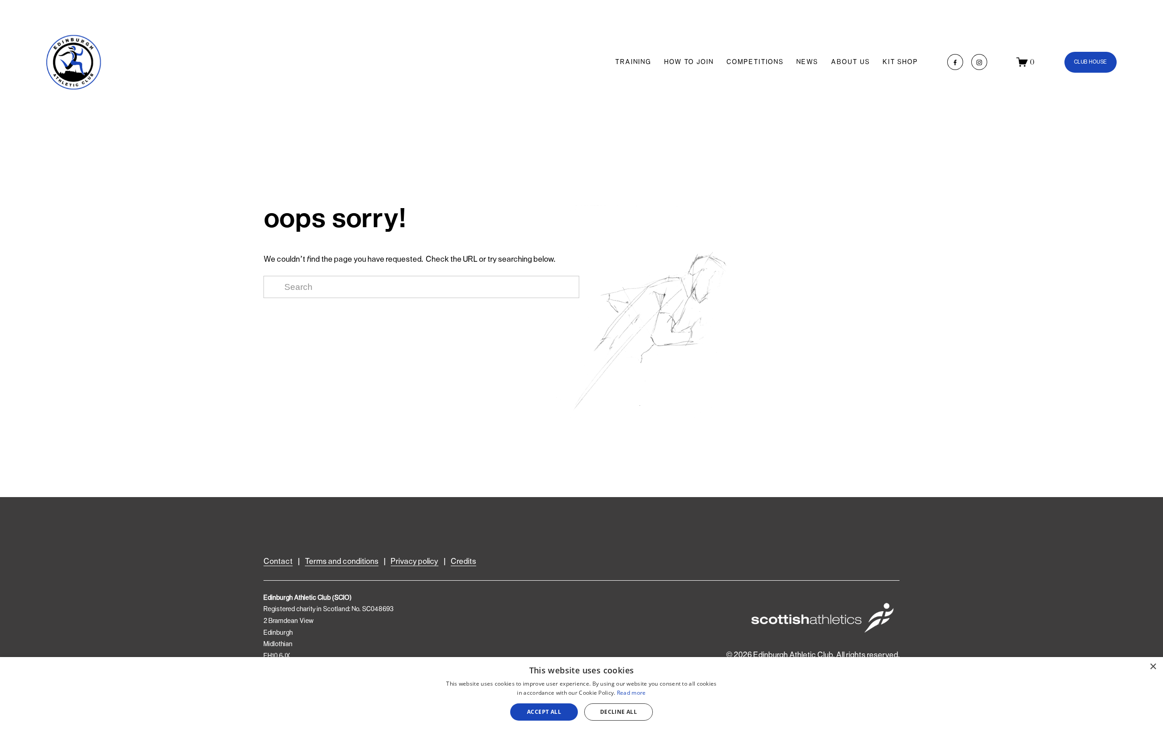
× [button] (1152, 666)
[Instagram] (979, 62)
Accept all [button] (544, 712)
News (807, 62)
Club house (1090, 62)
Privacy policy (414, 561)
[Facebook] (955, 62)
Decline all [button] (618, 712)
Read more (631, 693)
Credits (463, 561)
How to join (689, 62)
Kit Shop (900, 62)
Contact (278, 561)
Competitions (755, 62)
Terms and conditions (341, 561)
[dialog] (581, 694)
